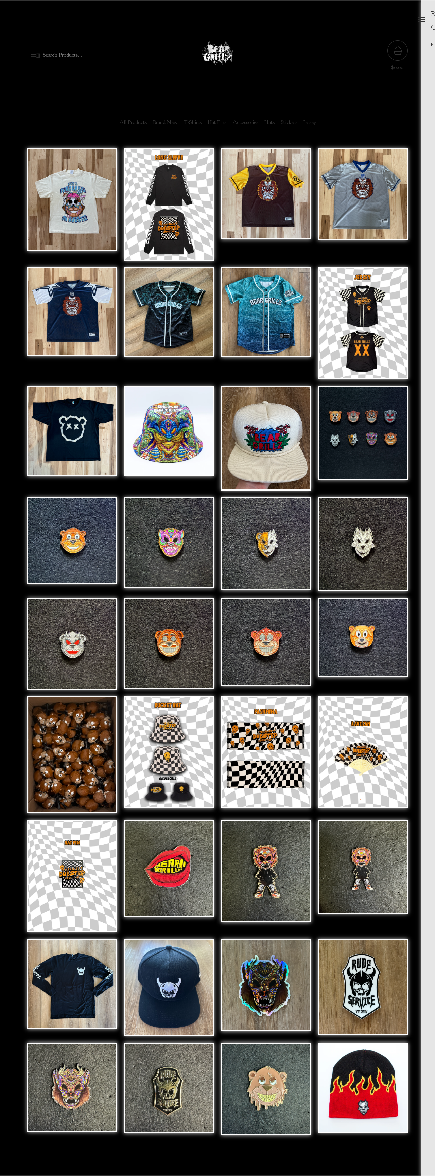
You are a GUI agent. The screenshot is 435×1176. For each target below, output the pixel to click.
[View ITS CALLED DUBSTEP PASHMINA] (266, 758)
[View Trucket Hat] (266, 442)
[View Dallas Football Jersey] (72, 326)
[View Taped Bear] (72, 442)
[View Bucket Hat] (169, 442)
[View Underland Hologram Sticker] (266, 991)
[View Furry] (169, 647)
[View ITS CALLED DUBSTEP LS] (169, 207)
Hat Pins (217, 122)
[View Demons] (72, 647)
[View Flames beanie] (362, 1092)
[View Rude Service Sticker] (362, 991)
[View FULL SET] (362, 442)
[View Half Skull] (266, 547)
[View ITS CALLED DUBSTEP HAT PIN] (72, 879)
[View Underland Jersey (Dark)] (169, 326)
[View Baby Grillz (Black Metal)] (362, 879)
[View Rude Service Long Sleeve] (72, 991)
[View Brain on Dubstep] (72, 207)
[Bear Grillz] (217, 55)
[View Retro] (72, 547)
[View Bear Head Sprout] (72, 758)
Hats (269, 122)
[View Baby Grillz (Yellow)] (266, 879)
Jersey (309, 122)
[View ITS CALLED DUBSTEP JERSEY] (362, 326)
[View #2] (266, 647)
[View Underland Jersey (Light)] (266, 326)
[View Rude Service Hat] (169, 991)
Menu (421, 19)
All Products (133, 122)
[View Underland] (169, 547)
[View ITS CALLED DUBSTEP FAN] (362, 758)
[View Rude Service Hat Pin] (169, 1092)
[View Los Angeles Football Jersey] (362, 207)
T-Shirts (193, 122)
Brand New (165, 122)
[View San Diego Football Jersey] (266, 207)
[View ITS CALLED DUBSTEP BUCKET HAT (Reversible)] (169, 758)
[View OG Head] (362, 647)
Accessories (245, 122)
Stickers (289, 122)
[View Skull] (362, 547)
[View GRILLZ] (169, 879)
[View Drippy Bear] (266, 1092)
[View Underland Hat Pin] (72, 1092)
